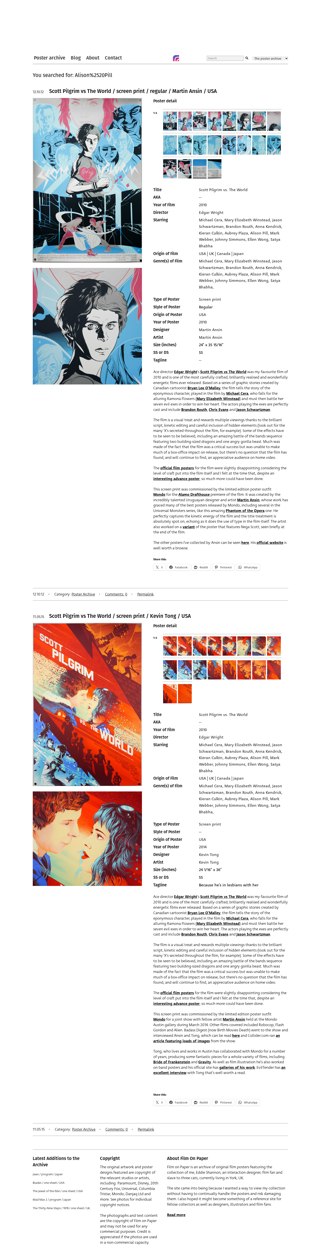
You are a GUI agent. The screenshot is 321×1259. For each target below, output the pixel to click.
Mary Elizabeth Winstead (218, 399)
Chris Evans (218, 409)
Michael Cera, (211, 261)
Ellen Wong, (259, 280)
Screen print (210, 299)
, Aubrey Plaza (235, 233)
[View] (87, 264)
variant (189, 527)
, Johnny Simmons (229, 239)
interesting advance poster (176, 479)
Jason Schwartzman (253, 409)
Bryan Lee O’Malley (204, 388)
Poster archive (49, 58)
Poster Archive (83, 594)
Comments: (114, 594)
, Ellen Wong (256, 239)
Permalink (145, 594)
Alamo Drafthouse (194, 494)
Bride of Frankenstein (171, 1062)
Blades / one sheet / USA (48, 1183)
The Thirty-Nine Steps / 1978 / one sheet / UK (61, 1208)
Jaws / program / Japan (48, 1174)
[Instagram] (176, 58)
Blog (76, 58)
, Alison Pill (258, 233)
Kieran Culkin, (212, 274)
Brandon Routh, (240, 268)
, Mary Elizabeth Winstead (246, 220)
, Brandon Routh (238, 226)
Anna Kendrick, (268, 268)
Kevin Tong (209, 854)
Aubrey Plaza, (237, 274)
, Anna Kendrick (267, 226)
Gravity (204, 1062)
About (92, 58)
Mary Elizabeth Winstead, (248, 261)
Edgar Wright (211, 212)
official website (270, 542)
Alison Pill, (260, 274)
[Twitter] (158, 58)
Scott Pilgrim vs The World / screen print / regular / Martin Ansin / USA (133, 91)
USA (202, 315)
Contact (113, 58)
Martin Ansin (210, 330)
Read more (176, 1215)
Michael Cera (210, 220)
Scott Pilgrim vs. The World (223, 190)
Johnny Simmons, (231, 280)
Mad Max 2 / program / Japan (52, 1200)
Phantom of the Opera (245, 510)
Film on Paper (44, 27)
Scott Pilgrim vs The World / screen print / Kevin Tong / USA (120, 616)
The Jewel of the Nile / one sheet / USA (58, 1191)
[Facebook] (167, 58)
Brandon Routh (194, 409)
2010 (203, 205)
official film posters (177, 468)
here (245, 542)
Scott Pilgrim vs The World (223, 372)
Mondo (159, 494)
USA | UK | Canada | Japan (221, 254)
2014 (203, 847)
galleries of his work (237, 1067)
